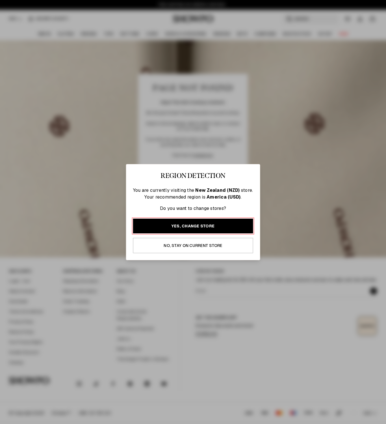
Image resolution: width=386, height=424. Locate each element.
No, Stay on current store (193, 245)
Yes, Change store (193, 226)
